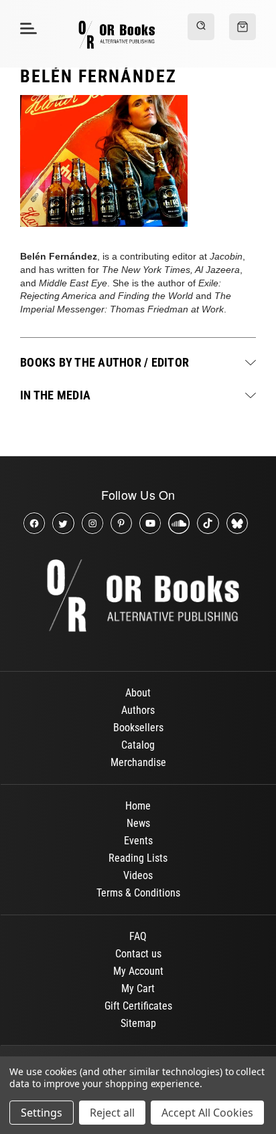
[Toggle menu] (26, 27)
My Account (138, 971)
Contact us (138, 953)
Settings (41, 1112)
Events (138, 840)
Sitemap (138, 1023)
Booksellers (138, 727)
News (138, 823)
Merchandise (138, 762)
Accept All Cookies (207, 1112)
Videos (138, 875)
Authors (138, 710)
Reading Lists (138, 858)
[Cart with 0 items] (242, 26)
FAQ (138, 936)
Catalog (138, 745)
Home (138, 805)
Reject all (112, 1112)
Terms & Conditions (138, 892)
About (138, 692)
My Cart (138, 988)
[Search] (201, 26)
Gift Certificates (138, 1006)
